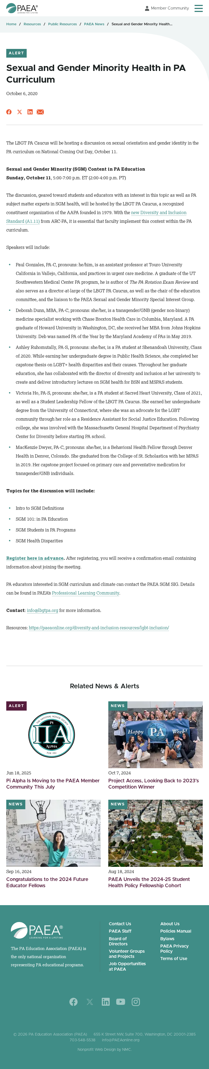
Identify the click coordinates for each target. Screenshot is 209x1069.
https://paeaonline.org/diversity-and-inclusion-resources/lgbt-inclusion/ (99, 628)
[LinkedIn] (106, 1002)
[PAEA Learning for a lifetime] (22, 8)
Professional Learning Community (85, 593)
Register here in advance (34, 558)
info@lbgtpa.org (42, 610)
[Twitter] (89, 1001)
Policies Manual (175, 931)
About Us (170, 924)
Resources (32, 24)
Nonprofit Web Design (97, 1050)
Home (11, 24)
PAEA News (94, 24)
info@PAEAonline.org (120, 1040)
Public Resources (62, 24)
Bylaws (167, 939)
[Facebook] (73, 1002)
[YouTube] (120, 1002)
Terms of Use (173, 959)
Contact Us (120, 924)
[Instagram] (136, 1002)
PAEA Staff (120, 931)
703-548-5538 (83, 1040)
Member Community (170, 8)
